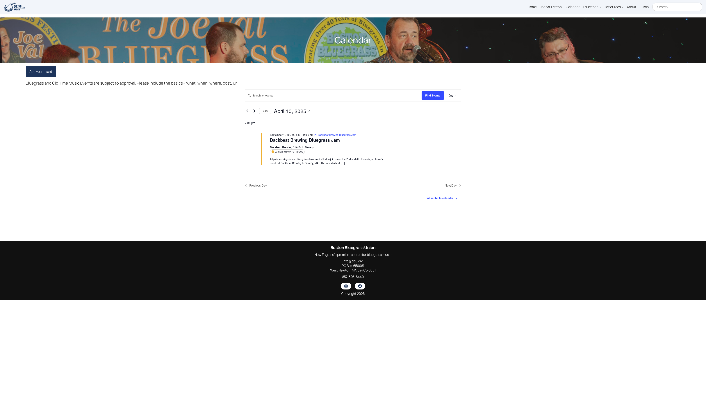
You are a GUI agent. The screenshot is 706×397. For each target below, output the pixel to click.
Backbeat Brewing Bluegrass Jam (305, 140)
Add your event (40, 71)
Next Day (451, 185)
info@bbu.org (353, 261)
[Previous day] (247, 111)
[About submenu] (638, 7)
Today (265, 110)
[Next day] (254, 111)
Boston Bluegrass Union (353, 247)
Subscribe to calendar (439, 198)
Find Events (432, 95)
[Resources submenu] (622, 7)
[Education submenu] (600, 7)
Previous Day (258, 185)
